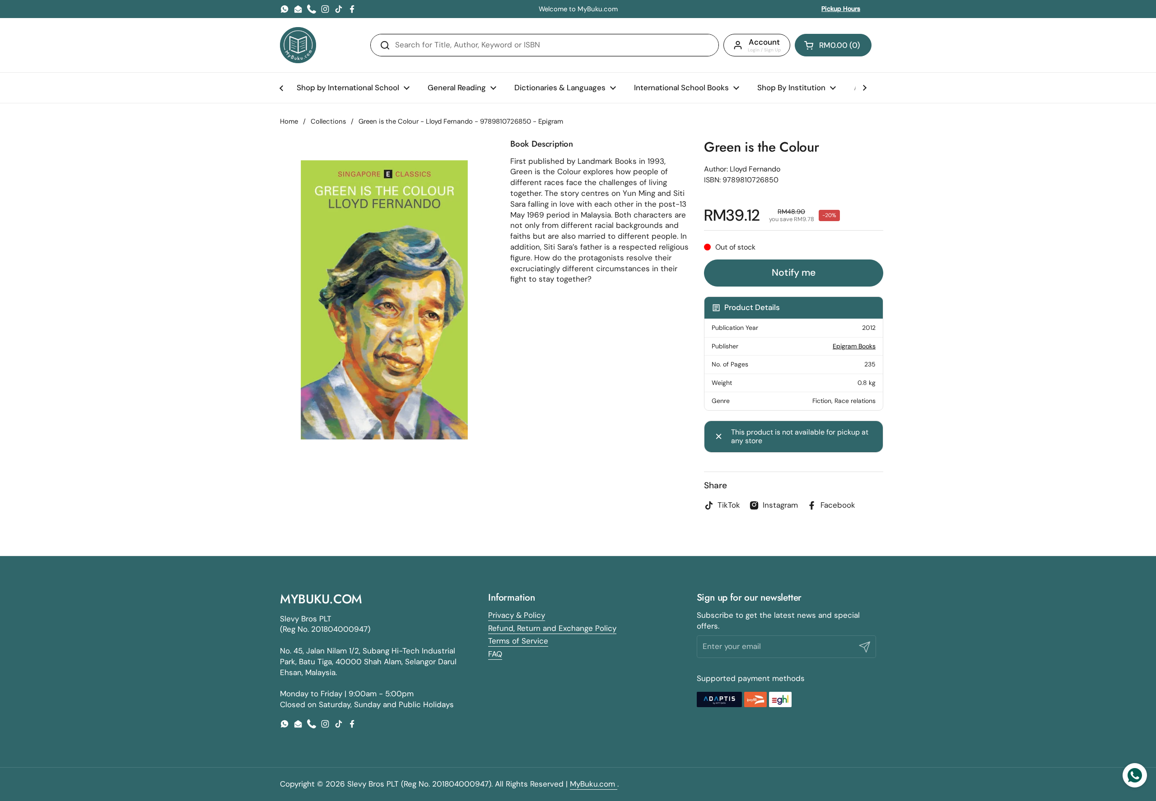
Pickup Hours (840, 9)
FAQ (495, 654)
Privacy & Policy (516, 615)
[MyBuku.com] (298, 45)
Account (764, 42)
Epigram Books (854, 346)
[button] (833, 45)
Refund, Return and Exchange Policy (552, 628)
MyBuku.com (593, 784)
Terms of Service (518, 641)
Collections (328, 121)
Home (289, 121)
